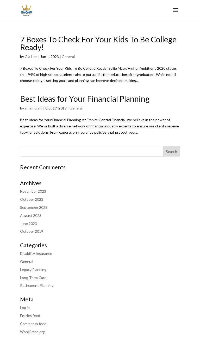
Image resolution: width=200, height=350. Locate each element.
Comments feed (33, 323)
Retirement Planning (37, 285)
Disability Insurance (36, 253)
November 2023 (33, 191)
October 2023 (31, 199)
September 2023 (33, 207)
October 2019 (31, 231)
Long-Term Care (33, 277)
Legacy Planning (33, 269)
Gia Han (31, 56)
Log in (25, 307)
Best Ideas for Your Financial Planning (84, 98)
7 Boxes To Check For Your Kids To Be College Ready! (98, 43)
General (68, 56)
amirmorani (33, 108)
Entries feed (30, 315)
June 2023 (28, 223)
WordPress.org (32, 331)
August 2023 (30, 215)
